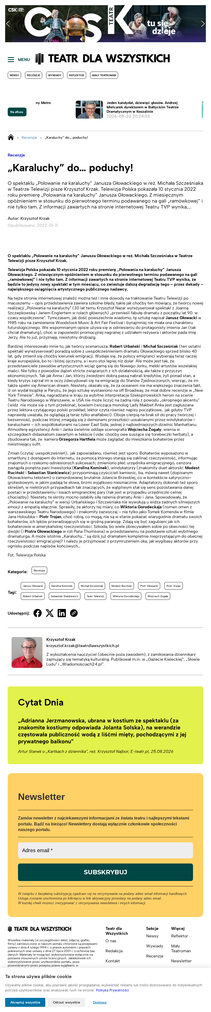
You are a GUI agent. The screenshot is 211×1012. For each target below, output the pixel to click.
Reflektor (76, 75)
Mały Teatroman (104, 75)
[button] (8, 24)
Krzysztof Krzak (35, 218)
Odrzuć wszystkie (66, 1002)
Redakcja (114, 950)
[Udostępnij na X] (50, 613)
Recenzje (33, 75)
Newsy (14, 75)
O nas (111, 940)
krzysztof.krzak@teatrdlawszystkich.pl (82, 645)
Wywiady (54, 75)
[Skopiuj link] (74, 613)
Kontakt (113, 960)
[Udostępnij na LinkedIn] (62, 613)
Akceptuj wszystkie (25, 1002)
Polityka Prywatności (112, 990)
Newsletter (181, 960)
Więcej (177, 928)
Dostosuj (100, 1002)
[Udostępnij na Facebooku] (37, 613)
